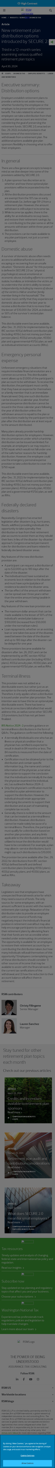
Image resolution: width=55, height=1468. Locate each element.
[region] (27, 1451)
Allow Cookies (27, 1463)
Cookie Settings (27, 1455)
